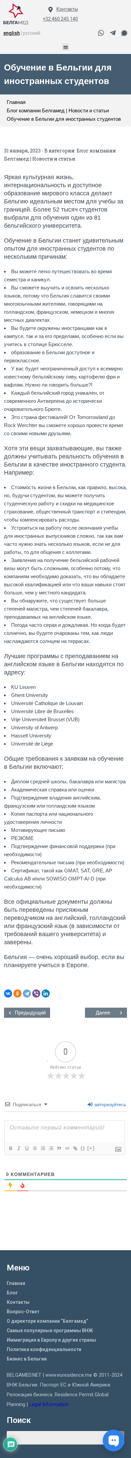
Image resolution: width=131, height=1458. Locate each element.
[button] (66, 47)
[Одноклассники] (17, 993)
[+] (91, 1148)
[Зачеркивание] (35, 1148)
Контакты (67, 9)
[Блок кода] (67, 1148)
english (11, 33)
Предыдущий (30, 1012)
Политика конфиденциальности (44, 1349)
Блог (12, 1292)
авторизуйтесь (109, 1104)
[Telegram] (27, 993)
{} (83, 1148)
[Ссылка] (75, 1148)
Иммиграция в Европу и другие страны (51, 1340)
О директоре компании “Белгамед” (47, 1321)
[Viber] (36, 993)
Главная (16, 1283)
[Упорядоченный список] (43, 1148)
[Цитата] (59, 1148)
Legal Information (49, 1404)
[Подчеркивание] (27, 1148)
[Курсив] (18, 1148)
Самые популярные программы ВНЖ (50, 1330)
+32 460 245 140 (60, 19)
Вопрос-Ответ (23, 1311)
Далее (103, 1012)
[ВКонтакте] (8, 993)
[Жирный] (10, 1148)
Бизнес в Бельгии (27, 1359)
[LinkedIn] (46, 993)
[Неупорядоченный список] (51, 1148)
